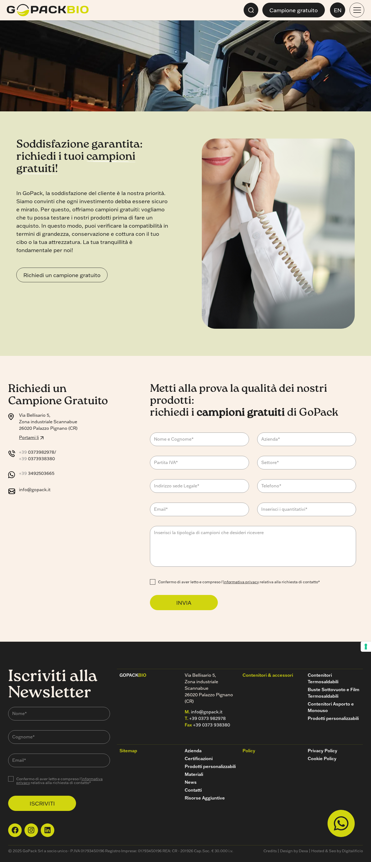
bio (133, 675)
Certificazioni (199, 758)
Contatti (193, 790)
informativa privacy (241, 581)
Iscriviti (42, 803)
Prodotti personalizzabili (333, 718)
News (191, 782)
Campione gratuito (293, 10)
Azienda (193, 750)
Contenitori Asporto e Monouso (331, 707)
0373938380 (37, 458)
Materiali (194, 774)
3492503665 (36, 473)
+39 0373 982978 (207, 718)
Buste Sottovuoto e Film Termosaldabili (333, 693)
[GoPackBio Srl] (48, 10)
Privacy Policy (322, 750)
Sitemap (128, 750)
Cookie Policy (322, 758)
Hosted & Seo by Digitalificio (337, 850)
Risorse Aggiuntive (205, 798)
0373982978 (36, 452)
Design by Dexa (294, 850)
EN (338, 10)
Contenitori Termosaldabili (323, 678)
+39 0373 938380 (211, 725)
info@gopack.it (35, 489)
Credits (270, 850)
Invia (183, 602)
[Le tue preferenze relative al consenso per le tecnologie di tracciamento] (366, 646)
